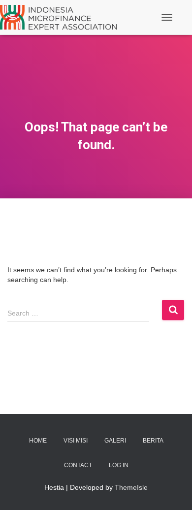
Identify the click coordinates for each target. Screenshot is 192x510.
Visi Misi (76, 440)
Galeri (115, 440)
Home (38, 440)
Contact (78, 465)
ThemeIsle (131, 487)
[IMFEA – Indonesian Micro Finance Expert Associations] (62, 17)
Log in (118, 465)
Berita (153, 440)
